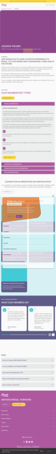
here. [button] (9, 451)
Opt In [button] (41, 451)
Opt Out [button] (49, 451)
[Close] (54, 186)
